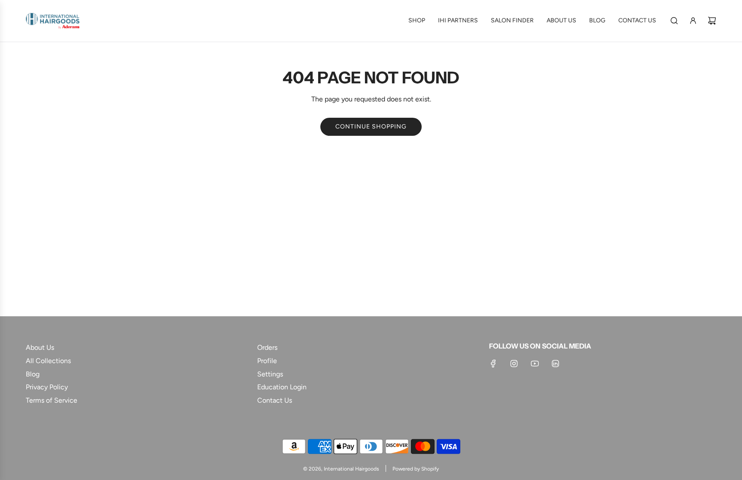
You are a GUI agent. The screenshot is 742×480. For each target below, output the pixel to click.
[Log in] (693, 20)
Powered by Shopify (415, 469)
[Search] (674, 20)
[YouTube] (534, 363)
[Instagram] (514, 363)
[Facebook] (493, 363)
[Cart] (711, 20)
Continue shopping (371, 126)
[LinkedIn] (555, 363)
